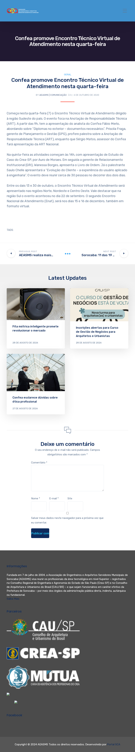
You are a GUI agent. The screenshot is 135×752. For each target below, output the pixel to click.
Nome (35, 498)
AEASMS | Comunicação (53, 95)
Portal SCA (113, 744)
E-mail (54, 498)
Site (70, 498)
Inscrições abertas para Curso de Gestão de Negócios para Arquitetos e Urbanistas (97, 331)
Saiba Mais (13, 598)
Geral (67, 74)
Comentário (39, 462)
